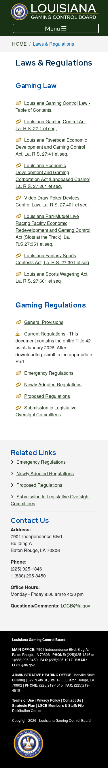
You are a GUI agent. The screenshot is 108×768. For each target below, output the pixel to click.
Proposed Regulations (47, 396)
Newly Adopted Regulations (53, 384)
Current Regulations (44, 333)
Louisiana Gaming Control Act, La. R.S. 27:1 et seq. (51, 125)
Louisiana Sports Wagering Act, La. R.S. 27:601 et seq (52, 277)
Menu (53, 28)
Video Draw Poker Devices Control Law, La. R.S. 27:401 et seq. (52, 201)
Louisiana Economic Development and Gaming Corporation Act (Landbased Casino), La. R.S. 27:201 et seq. (54, 175)
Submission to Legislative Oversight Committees (46, 411)
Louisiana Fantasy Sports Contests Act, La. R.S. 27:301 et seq (52, 259)
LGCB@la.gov (75, 605)
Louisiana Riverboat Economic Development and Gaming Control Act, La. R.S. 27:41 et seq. (51, 147)
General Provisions (43, 322)
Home (19, 43)
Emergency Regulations (48, 373)
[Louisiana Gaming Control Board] (59, 12)
